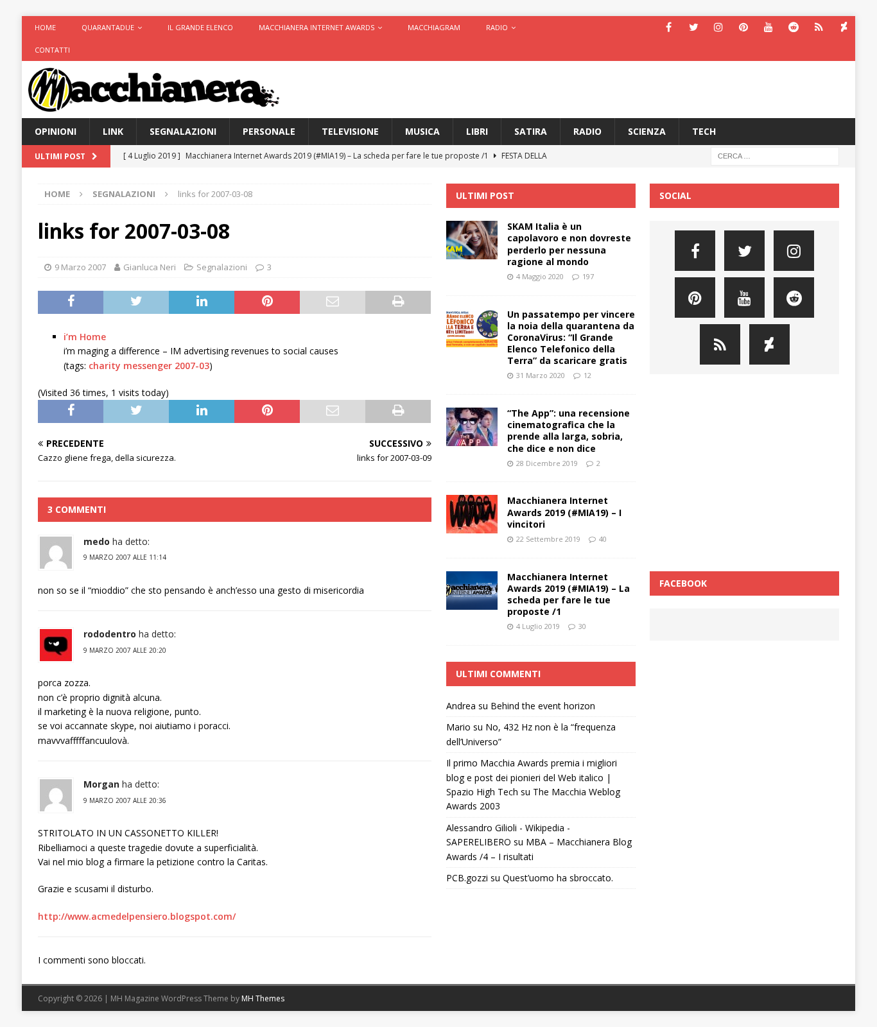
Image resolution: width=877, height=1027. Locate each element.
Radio (497, 27)
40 (603, 539)
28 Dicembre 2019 (547, 463)
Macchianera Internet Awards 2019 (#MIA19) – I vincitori (564, 512)
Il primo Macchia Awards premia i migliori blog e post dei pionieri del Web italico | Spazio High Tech (531, 777)
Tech (704, 131)
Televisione (350, 131)
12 (587, 375)
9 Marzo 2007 (80, 267)
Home (45, 27)
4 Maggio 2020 (540, 276)
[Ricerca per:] (775, 155)
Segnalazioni (183, 131)
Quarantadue (108, 27)
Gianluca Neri (149, 267)
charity (105, 365)
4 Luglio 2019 (538, 626)
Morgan (101, 784)
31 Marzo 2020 (540, 375)
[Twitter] (693, 27)
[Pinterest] (744, 27)
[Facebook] (668, 27)
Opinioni (55, 131)
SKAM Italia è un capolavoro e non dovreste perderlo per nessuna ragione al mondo (569, 244)
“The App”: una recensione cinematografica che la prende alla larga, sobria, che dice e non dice (568, 430)
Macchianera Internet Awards (316, 27)
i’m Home (85, 337)
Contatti (52, 50)
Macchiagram (434, 27)
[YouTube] (769, 27)
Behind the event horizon (543, 706)
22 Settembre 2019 (548, 539)
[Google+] (819, 27)
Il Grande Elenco (200, 27)
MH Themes (262, 998)
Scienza (647, 131)
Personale (269, 131)
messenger (147, 365)
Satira (530, 131)
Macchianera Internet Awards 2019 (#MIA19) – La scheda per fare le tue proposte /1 (568, 594)
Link (113, 131)
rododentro (109, 634)
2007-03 (192, 365)
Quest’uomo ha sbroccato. (558, 878)
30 (582, 626)
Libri (477, 131)
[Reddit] (794, 27)
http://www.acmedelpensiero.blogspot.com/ (137, 916)
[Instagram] (719, 27)
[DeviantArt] (844, 27)
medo (96, 541)
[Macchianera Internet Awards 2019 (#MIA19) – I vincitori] (472, 514)
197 (588, 276)
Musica (422, 131)
